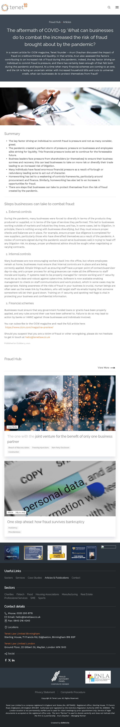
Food (30, 594)
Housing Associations (47, 594)
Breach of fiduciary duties (18, 448)
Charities (9, 594)
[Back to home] (14, 7)
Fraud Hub (55, 22)
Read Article (100, 514)
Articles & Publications (57, 577)
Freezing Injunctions (40, 448)
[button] (109, 7)
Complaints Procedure (73, 692)
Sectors (8, 577)
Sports (42, 598)
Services (20, 577)
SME (32, 598)
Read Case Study (97, 428)
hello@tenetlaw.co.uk (37, 337)
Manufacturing (70, 594)
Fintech (20, 594)
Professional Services (16, 598)
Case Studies (35, 577)
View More (103, 368)
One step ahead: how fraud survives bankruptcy (45, 522)
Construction (13, 452)
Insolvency (12, 528)
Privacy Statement (45, 692)
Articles (67, 22)
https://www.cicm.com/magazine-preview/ (29, 327)
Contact (76, 577)
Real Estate (87, 594)
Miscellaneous (14, 532)
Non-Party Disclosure (60, 448)
